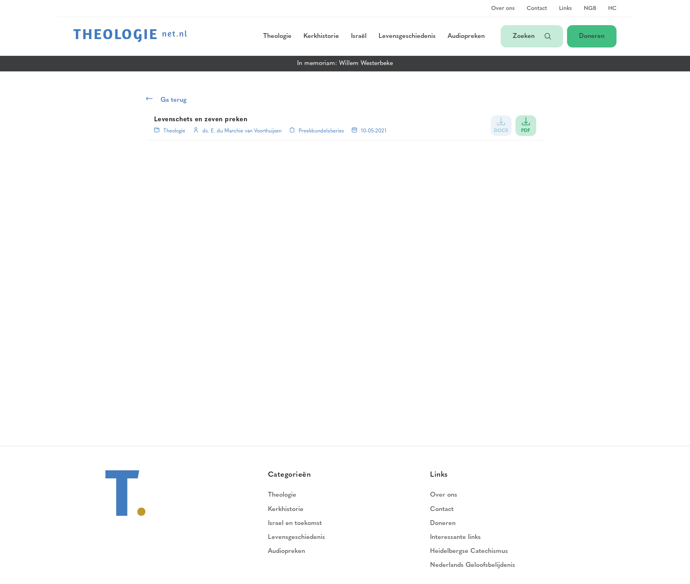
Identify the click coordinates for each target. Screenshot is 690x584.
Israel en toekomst (295, 523)
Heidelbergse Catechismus (469, 551)
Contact (537, 9)
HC (612, 9)
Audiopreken (466, 36)
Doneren (592, 36)
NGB (590, 9)
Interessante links (455, 537)
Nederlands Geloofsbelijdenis (472, 565)
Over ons (503, 9)
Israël (359, 36)
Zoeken (525, 36)
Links (565, 9)
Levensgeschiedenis (407, 36)
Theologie (277, 36)
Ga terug (173, 100)
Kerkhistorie (321, 36)
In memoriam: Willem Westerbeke (345, 63)
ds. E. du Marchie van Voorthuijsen (242, 131)
